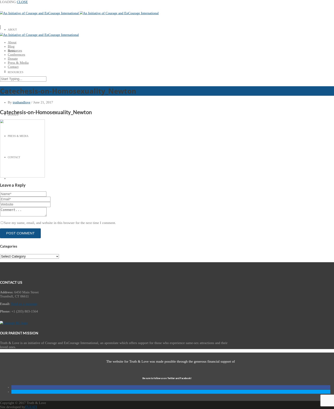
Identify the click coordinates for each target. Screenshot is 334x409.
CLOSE (22, 2)
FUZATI (31, 407)
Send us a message (24, 304)
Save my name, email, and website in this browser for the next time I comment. (60, 223)
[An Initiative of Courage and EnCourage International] (79, 13)
